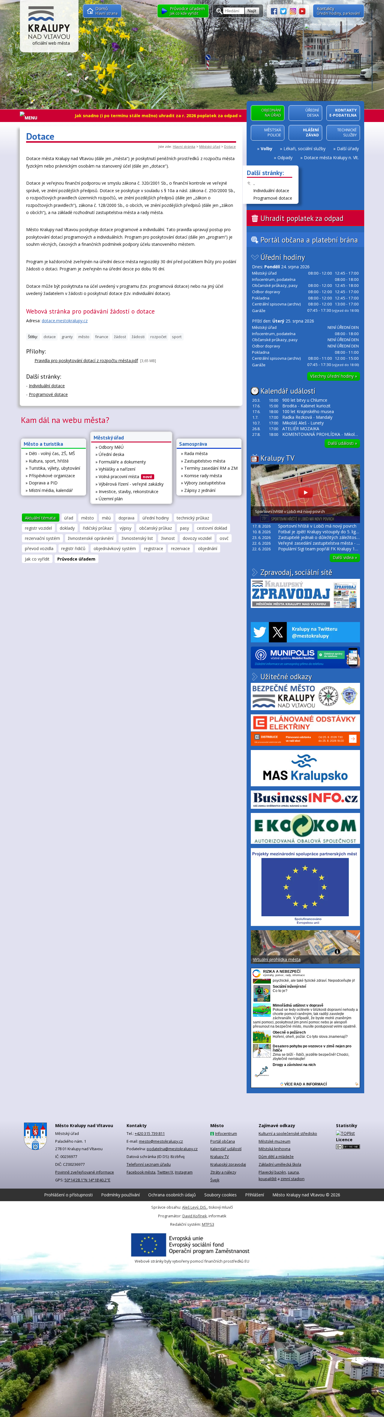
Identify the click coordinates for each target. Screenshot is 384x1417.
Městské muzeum (274, 1141)
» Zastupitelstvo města (203, 461)
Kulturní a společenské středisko (288, 1133)
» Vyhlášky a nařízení (115, 469)
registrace (153, 548)
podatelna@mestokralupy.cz (172, 1148)
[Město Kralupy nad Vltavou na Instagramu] (294, 10)
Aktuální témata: (40, 518)
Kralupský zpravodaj (228, 1164)
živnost (168, 538)
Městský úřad (209, 146)
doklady (67, 528)
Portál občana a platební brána (309, 240)
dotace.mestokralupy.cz (65, 320)
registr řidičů (73, 548)
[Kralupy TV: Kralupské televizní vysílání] (302, 10)
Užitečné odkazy (286, 676)
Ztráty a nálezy (223, 1172)
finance (101, 336)
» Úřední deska (109, 454)
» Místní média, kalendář (49, 490)
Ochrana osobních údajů (172, 1195)
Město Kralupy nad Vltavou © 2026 (306, 1195)
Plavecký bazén (272, 1172)
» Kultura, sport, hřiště (47, 461)
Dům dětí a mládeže (276, 1156)
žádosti (138, 336)
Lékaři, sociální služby (305, 148)
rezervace (180, 548)
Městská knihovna (274, 1148)
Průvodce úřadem (76, 559)
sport (177, 336)
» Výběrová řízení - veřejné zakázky (129, 484)
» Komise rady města (201, 475)
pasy (184, 528)
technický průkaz (193, 518)
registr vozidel (38, 528)
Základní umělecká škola (280, 1164)
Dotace (230, 146)
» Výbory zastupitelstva (203, 483)
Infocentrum (226, 1133)
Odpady (285, 157)
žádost (120, 336)
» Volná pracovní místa (123, 476)
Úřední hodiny (282, 257)
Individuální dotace (271, 190)
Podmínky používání (120, 1195)
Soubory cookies (220, 1195)
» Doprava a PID (42, 483)
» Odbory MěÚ (109, 447)
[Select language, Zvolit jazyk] (334, 25)
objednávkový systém (115, 548)
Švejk (214, 1180)
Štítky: (33, 336)
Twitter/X (165, 1172)
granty (67, 336)
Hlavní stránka (184, 146)
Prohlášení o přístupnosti (68, 1195)
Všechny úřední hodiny (333, 376)
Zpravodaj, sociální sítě (296, 572)
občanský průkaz (155, 528)
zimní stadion (292, 1178)
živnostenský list (137, 538)
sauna (293, 1172)
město (83, 336)
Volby (266, 148)
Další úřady (348, 148)
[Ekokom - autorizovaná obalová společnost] (305, 828)
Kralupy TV (277, 458)
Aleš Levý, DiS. (194, 1207)
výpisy (125, 528)
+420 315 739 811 (150, 1133)
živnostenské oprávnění (90, 538)
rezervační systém (42, 538)
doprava (126, 518)
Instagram (184, 1172)
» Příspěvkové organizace (50, 475)
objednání (207, 548)
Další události (342, 443)
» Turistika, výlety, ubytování (53, 468)
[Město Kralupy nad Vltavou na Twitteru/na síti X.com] (285, 10)
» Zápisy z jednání (198, 490)
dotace (50, 336)
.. (254, 183)
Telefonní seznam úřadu (149, 1164)
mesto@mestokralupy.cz (161, 1141)
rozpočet (158, 336)
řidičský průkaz (97, 528)
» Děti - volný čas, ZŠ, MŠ (50, 453)
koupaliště (268, 1178)
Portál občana (222, 1141)
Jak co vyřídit (37, 559)
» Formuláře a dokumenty (120, 462)
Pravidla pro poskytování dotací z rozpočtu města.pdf (86, 360)
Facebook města (141, 1172)
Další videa (345, 557)
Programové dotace (272, 198)
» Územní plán (109, 499)
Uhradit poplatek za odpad (302, 218)
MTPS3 (208, 1224)
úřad (68, 518)
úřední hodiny (155, 518)
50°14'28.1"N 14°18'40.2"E (87, 1180)
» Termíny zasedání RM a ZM (209, 468)
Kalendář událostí (287, 391)
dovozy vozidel (197, 538)
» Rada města (194, 453)
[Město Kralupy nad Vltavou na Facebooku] (275, 10)
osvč (224, 538)
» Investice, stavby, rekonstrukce (126, 491)
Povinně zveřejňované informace (84, 1172)
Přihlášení (254, 1195)
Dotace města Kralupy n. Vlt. (331, 157)
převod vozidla (39, 548)
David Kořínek (194, 1216)
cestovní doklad (212, 528)
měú (106, 518)
